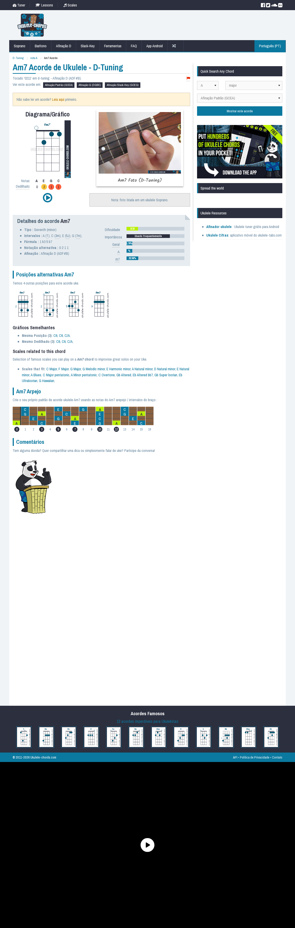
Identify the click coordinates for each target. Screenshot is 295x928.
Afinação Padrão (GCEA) (59, 85)
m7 (117, 259)
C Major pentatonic (56, 374)
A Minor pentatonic (84, 374)
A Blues (36, 374)
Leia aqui (58, 99)
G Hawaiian (46, 380)
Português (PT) (270, 45)
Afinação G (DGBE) (90, 85)
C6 (55, 335)
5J (67, 235)
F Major (64, 368)
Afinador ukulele (219, 226)
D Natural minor (164, 368)
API (235, 757)
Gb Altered (123, 374)
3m (57, 235)
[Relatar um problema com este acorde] (188, 78)
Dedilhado (23, 186)
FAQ (134, 45)
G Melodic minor (94, 368)
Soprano (19, 45)
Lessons (46, 5)
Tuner (20, 5)
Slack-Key (88, 45)
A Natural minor (142, 368)
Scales (72, 5)
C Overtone (106, 374)
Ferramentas (112, 45)
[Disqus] (123, 520)
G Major (75, 368)
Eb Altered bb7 (143, 374)
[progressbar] (155, 229)
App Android (154, 45)
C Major (51, 368)
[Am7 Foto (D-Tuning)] (139, 148)
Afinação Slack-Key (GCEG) (123, 85)
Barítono (41, 45)
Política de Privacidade (254, 757)
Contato (277, 757)
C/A (67, 335)
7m (78, 235)
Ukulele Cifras (217, 235)
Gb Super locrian (165, 374)
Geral (116, 244)
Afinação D (63, 45)
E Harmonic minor (118, 368)
